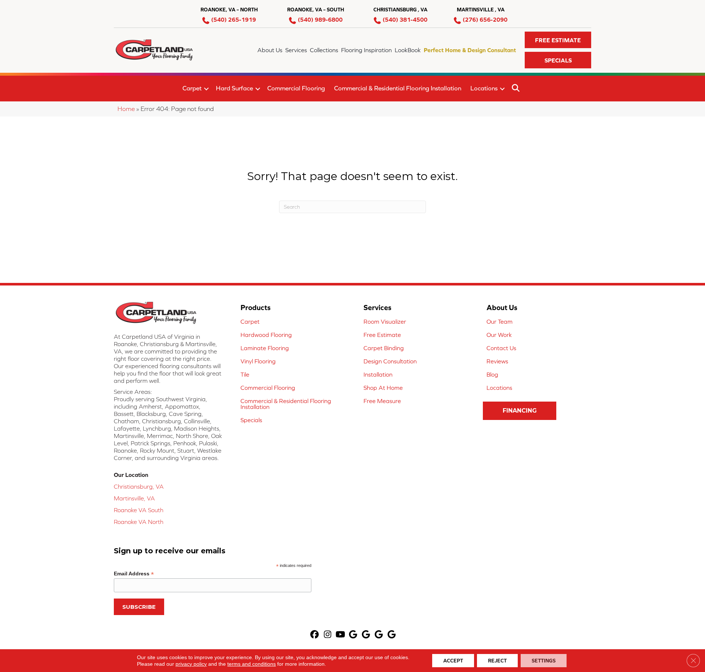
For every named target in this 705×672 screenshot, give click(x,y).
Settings (544, 661)
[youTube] (340, 635)
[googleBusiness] (353, 635)
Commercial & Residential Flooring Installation (397, 88)
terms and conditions (251, 664)
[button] (558, 40)
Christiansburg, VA (139, 486)
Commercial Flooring (296, 88)
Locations (484, 88)
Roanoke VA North (138, 521)
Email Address (134, 573)
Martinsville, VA (134, 498)
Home (126, 108)
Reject (497, 661)
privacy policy (191, 664)
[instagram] (327, 635)
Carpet (192, 88)
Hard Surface (234, 88)
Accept (453, 661)
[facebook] (315, 635)
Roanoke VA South (138, 510)
